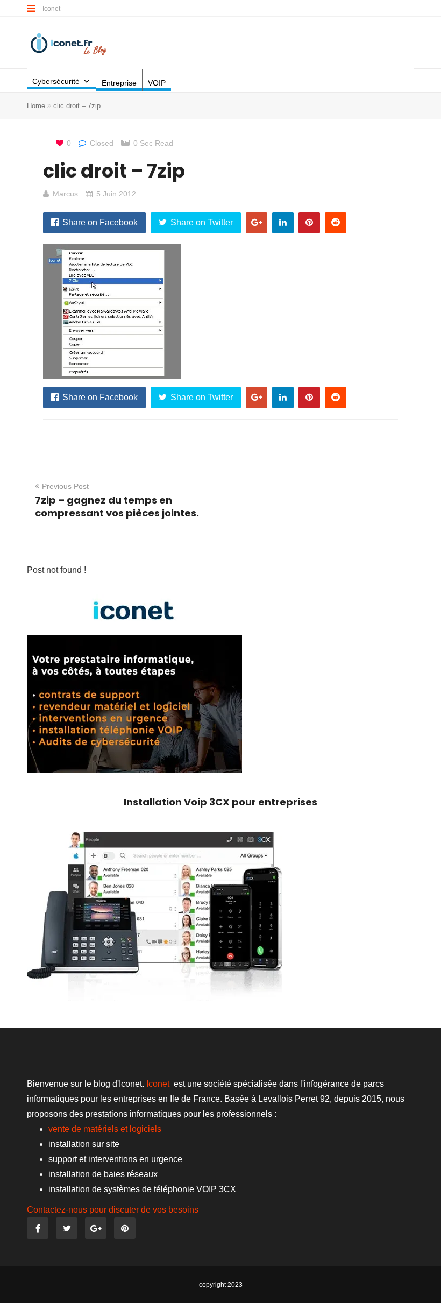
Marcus (65, 193)
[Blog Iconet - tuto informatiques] (69, 43)
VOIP (157, 83)
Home (36, 106)
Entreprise (119, 83)
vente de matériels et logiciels (104, 1129)
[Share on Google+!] (256, 222)
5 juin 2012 (116, 193)
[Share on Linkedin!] (283, 222)
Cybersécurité (56, 81)
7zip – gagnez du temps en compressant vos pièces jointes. (117, 506)
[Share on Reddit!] (335, 222)
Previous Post (65, 486)
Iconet (52, 8)
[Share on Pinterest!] (309, 222)
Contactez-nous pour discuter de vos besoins (112, 1209)
